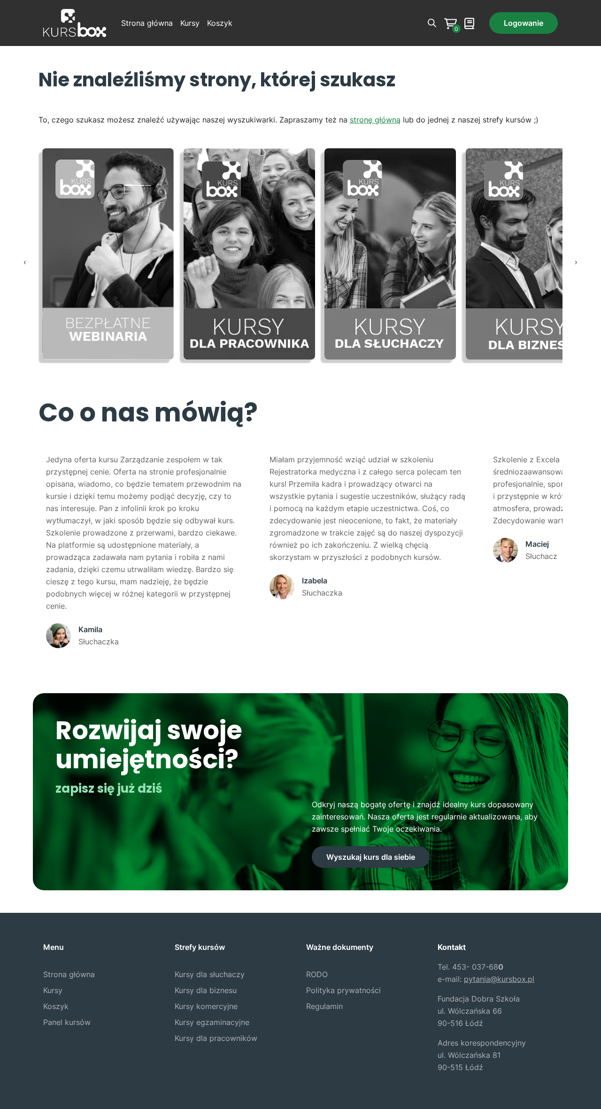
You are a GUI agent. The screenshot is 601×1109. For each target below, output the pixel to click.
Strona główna (147, 23)
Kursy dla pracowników (216, 1038)
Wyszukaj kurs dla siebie (370, 857)
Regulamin (324, 1006)
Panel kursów (67, 1022)
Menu (53, 947)
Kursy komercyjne (206, 1006)
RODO (317, 974)
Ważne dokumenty (339, 947)
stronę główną (375, 119)
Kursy (190, 23)
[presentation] (24, 262)
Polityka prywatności (343, 990)
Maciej (537, 544)
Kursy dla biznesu (206, 990)
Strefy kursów (200, 947)
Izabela (314, 580)
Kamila (90, 629)
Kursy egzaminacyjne (212, 1022)
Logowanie (523, 23)
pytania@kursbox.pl (499, 979)
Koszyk (219, 23)
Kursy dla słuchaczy (210, 974)
